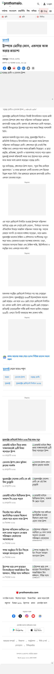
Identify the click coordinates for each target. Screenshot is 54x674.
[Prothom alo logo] (27, 593)
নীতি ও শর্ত (43, 641)
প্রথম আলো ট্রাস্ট (43, 598)
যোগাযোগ (18, 645)
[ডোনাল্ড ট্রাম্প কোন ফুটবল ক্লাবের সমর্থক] (41, 467)
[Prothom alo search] (38, 4)
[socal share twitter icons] (9, 69)
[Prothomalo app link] (18, 630)
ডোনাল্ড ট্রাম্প (20, 377)
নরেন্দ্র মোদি (35, 377)
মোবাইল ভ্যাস (42, 603)
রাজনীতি (21, 11)
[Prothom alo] (12, 4)
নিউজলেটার (30, 645)
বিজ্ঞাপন (21, 641)
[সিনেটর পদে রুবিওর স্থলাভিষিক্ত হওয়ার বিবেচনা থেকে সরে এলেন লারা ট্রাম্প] (41, 517)
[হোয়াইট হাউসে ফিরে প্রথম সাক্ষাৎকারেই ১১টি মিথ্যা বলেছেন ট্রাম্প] (41, 450)
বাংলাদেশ (12, 11)
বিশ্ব (28, 11)
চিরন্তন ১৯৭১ (16, 603)
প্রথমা (33, 603)
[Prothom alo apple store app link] (36, 630)
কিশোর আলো (21, 598)
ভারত (7, 377)
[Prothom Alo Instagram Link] (28, 616)
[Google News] (40, 616)
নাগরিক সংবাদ (8, 598)
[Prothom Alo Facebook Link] (15, 616)
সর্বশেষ (4, 11)
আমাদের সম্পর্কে (9, 641)
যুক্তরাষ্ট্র (6, 40)
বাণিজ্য (34, 11)
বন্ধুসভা (7, 603)
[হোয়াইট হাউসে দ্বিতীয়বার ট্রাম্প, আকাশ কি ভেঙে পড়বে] (41, 500)
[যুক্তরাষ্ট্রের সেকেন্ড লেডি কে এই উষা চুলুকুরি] (41, 483)
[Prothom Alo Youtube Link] (34, 616)
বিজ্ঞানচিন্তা (32, 598)
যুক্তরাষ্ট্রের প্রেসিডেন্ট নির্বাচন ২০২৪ (28, 383)
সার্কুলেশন (31, 641)
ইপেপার (26, 603)
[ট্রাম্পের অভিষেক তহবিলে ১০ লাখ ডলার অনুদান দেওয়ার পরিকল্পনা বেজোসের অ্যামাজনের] (41, 536)
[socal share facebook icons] (5, 69)
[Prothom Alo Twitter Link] (21, 616)
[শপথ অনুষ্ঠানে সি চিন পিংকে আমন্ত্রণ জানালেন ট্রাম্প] (41, 555)
